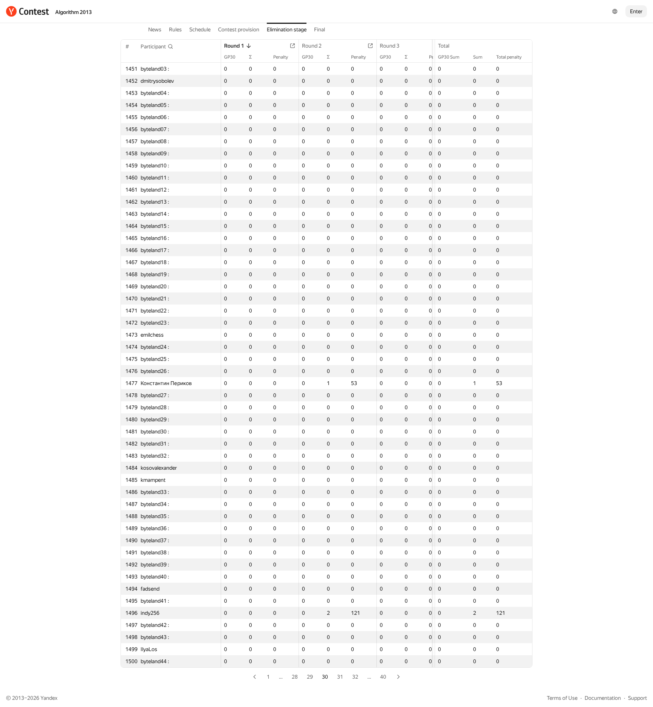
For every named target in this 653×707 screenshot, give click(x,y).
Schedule (199, 29)
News (154, 29)
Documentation (603, 698)
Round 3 (389, 46)
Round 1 (234, 46)
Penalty (280, 57)
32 (355, 677)
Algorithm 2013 (73, 12)
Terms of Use (562, 698)
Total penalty (508, 57)
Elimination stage (286, 29)
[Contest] (27, 11)
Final (319, 29)
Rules (175, 29)
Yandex (48, 698)
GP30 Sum (449, 57)
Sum (478, 57)
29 (310, 677)
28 (295, 677)
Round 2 (312, 46)
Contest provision (238, 29)
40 (383, 677)
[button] (157, 46)
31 (340, 677)
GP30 (229, 57)
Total (443, 46)
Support (637, 698)
